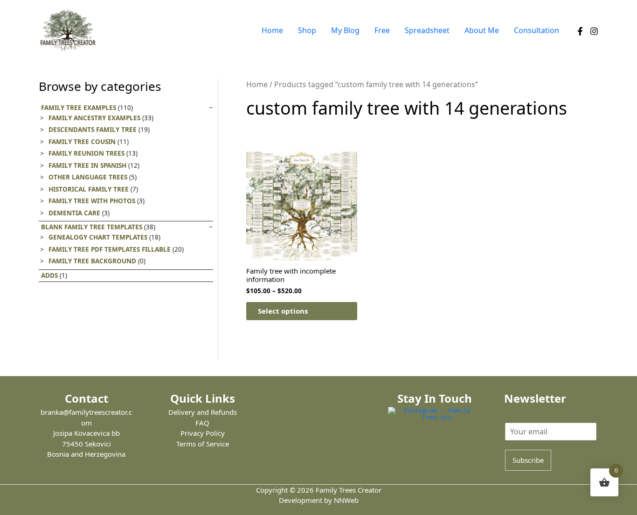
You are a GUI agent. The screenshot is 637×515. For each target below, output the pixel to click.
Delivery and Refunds (202, 412)
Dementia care (74, 213)
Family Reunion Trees (86, 153)
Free (382, 30)
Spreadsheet (427, 30)
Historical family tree (88, 189)
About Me (481, 30)
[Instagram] (594, 31)
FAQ (202, 422)
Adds (49, 275)
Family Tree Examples (78, 107)
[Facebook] (580, 31)
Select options (283, 311)
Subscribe (528, 460)
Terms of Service (202, 443)
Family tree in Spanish (87, 165)
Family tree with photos (91, 201)
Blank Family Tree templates (91, 227)
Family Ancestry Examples (94, 118)
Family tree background (92, 261)
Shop (307, 30)
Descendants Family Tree (92, 129)
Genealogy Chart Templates (97, 237)
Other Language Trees (87, 177)
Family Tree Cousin (82, 141)
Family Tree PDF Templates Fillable (109, 249)
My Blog (345, 30)
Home (272, 30)
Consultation (536, 30)
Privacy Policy (202, 433)
